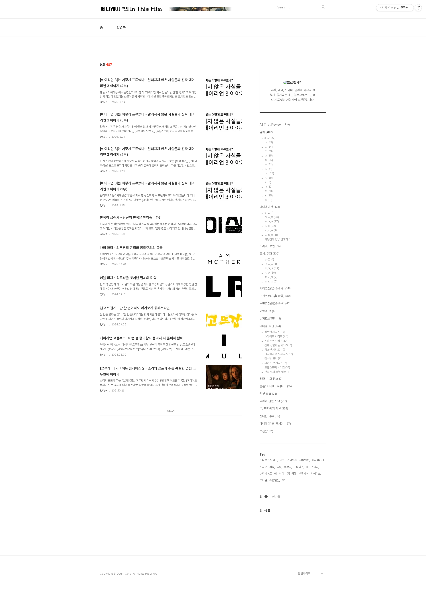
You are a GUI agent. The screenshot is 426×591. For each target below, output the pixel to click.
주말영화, (291, 473)
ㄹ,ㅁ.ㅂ (271, 221)
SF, (283, 480)
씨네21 (302, 431)
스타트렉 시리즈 (276, 340)
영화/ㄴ (103, 264)
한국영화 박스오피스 (309, 566)
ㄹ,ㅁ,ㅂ (271, 268)
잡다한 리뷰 (270, 416)
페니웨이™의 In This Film (309, 527)
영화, (279, 467)
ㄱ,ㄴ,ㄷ (271, 217)
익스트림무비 (305, 446)
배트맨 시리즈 (274, 332)
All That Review (275, 124)
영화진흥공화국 (306, 438)
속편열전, (274, 480)
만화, (282, 460)
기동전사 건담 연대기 (278, 239)
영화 (266, 132)
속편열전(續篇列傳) (275, 303)
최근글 (264, 497)
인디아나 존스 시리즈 (278, 354)
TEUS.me (304, 389)
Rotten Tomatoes (309, 417)
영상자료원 (304, 474)
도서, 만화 (269, 253)
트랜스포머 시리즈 (277, 367)
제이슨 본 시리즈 (275, 363)
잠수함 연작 (272, 358)
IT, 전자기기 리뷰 (274, 408)
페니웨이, (279, 473)
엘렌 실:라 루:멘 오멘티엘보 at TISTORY (312, 485)
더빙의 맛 (268, 311)
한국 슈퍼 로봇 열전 (277, 372)
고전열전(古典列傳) (275, 296)
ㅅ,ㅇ (270, 226)
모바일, (264, 480)
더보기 (171, 411)
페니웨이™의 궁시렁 (275, 423)
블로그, (288, 467)
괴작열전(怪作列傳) (276, 288)
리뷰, (272, 467)
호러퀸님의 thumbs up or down (311, 541)
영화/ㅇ (103, 102)
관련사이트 (304, 573)
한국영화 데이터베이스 (310, 467)
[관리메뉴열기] (418, 7)
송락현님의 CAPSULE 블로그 (311, 499)
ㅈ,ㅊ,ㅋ (271, 230)
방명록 (121, 27)
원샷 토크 (268, 393)
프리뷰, (264, 467)
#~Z (269, 138)
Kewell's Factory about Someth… (309, 513)
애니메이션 (270, 207)
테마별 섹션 (270, 326)
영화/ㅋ (103, 390)
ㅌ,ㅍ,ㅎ (271, 235)
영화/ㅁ (103, 324)
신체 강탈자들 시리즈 (278, 345)
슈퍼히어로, (266, 473)
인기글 (276, 497)
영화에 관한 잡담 (273, 401)
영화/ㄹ (103, 294)
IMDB (301, 410)
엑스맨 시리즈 (274, 349)
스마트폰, (292, 460)
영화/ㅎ (103, 234)
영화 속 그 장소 (271, 378)
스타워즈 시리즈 (276, 336)
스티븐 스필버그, (269, 460)
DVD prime (305, 403)
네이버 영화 (304, 396)
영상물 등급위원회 (308, 552)
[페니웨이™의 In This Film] (166, 9)
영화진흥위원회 (306, 559)
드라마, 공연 (270, 246)
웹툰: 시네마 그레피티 (276, 386)
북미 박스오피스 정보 (309, 424)
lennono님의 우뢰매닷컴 (311, 456)
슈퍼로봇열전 (270, 318)
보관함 (266, 431)
